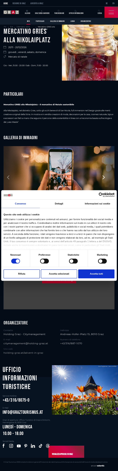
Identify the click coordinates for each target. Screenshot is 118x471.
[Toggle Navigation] (111, 12)
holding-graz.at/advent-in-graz (23, 352)
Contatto (23, 462)
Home (6, 3)
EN (113, 3)
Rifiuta (21, 274)
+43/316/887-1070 (71, 343)
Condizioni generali (33, 462)
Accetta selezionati (59, 274)
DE (107, 3)
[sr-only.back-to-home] (13, 12)
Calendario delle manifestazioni (23, 28)
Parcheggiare (59, 13)
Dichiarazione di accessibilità (73, 462)
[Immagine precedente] (15, 177)
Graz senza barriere (42, 13)
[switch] (44, 261)
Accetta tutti (96, 274)
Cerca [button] (100, 13)
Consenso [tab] (20, 203)
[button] (4, 446)
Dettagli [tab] (59, 203)
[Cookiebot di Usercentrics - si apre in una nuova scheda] (101, 194)
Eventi (11, 28)
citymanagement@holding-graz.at (26, 343)
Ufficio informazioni (76, 13)
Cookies (105, 462)
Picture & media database (92, 462)
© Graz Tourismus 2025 (12, 462)
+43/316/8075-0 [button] (16, 400)
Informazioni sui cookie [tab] (97, 203)
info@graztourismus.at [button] (23, 412)
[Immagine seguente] (102, 177)
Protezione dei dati (47, 462)
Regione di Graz (19, 3)
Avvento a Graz (36, 3)
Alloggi (27, 13)
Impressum (58, 462)
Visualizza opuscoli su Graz (62, 454)
